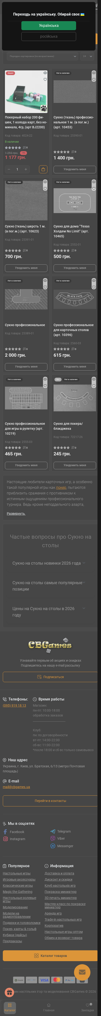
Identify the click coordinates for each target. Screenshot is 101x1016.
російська (49, 36)
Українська (49, 25)
